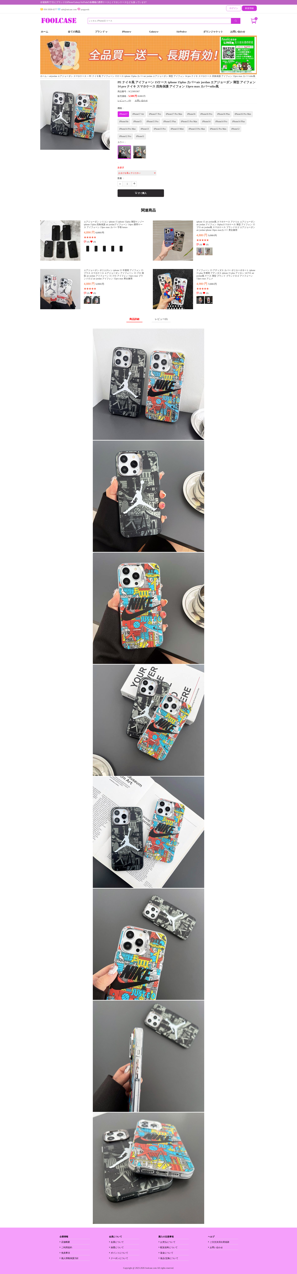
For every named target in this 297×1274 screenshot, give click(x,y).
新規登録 (249, 8)
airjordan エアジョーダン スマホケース (67, 76)
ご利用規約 (66, 1247)
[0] (254, 23)
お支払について (167, 1242)
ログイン (233, 8)
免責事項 (65, 1253)
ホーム (44, 31)
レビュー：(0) (124, 100)
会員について (117, 1242)
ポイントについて (119, 1253)
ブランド (100, 31)
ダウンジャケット (213, 31)
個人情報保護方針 (70, 1258)
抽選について (117, 1247)
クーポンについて (119, 1258)
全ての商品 (74, 31)
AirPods (180, 31)
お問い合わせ (237, 31)
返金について (166, 1253)
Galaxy (153, 31)
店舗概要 (65, 1242)
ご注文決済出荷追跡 (219, 1242)
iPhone (125, 31)
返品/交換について (169, 1258)
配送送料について (169, 1247)
